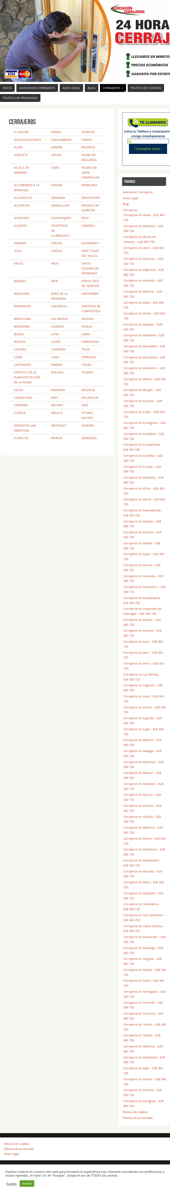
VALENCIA (88, 390)
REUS (85, 218)
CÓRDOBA (21, 405)
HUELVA (56, 243)
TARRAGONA (90, 342)
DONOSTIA (21, 425)
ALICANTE (34, 140)
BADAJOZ (20, 281)
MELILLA (57, 413)
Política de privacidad (138, 1118)
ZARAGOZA (89, 438)
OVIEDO (86, 140)
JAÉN (54, 281)
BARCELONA (22, 319)
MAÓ (54, 398)
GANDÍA (56, 147)
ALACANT (20, 140)
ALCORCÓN (21, 205)
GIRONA (56, 185)
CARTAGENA (22, 365)
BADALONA (21, 294)
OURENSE (88, 132)
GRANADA (58, 198)
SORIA (85, 334)
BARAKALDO (22, 306)
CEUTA (18, 390)
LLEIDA (56, 342)
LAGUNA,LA (59, 306)
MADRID (57, 365)
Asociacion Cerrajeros (138, 192)
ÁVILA (18, 251)
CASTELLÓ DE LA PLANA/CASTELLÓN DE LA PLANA (27, 377)
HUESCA (56, 251)
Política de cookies (135, 1112)
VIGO (84, 405)
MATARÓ (57, 405)
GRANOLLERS (60, 205)
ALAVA (18, 147)
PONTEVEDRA (90, 198)
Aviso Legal (130, 198)
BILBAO (19, 334)
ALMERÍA (20, 243)
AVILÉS (18, 263)
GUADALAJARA (61, 218)
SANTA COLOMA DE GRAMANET (89, 268)
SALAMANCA (90, 243)
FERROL (56, 132)
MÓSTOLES (58, 425)
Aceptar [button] (27, 1183)
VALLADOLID (89, 398)
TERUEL (86, 365)
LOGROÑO (58, 349)
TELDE (85, 349)
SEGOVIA (87, 319)
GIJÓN (55, 168)
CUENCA (20, 413)
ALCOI (18, 198)
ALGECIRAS (21, 218)
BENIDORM (21, 326)
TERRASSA (88, 357)
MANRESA (58, 390)
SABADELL (88, 226)
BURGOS (20, 342)
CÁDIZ (18, 357)
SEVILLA (86, 326)
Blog (126, 204)
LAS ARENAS (59, 319)
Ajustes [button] (11, 1184)
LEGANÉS (57, 326)
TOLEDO (87, 372)
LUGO (55, 357)
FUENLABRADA (61, 140)
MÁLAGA (57, 372)
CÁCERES (20, 349)
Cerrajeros (130, 210)
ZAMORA (87, 425)
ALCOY (27, 198)
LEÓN (55, 334)
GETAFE (56, 155)
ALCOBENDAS (23, 185)
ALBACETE (21, 155)
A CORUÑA (21, 132)
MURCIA (56, 438)
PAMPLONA (89, 185)
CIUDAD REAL (23, 398)
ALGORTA (20, 226)
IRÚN (54, 263)
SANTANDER (90, 294)
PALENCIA (88, 147)
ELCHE (24, 438)
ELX (16, 438)
